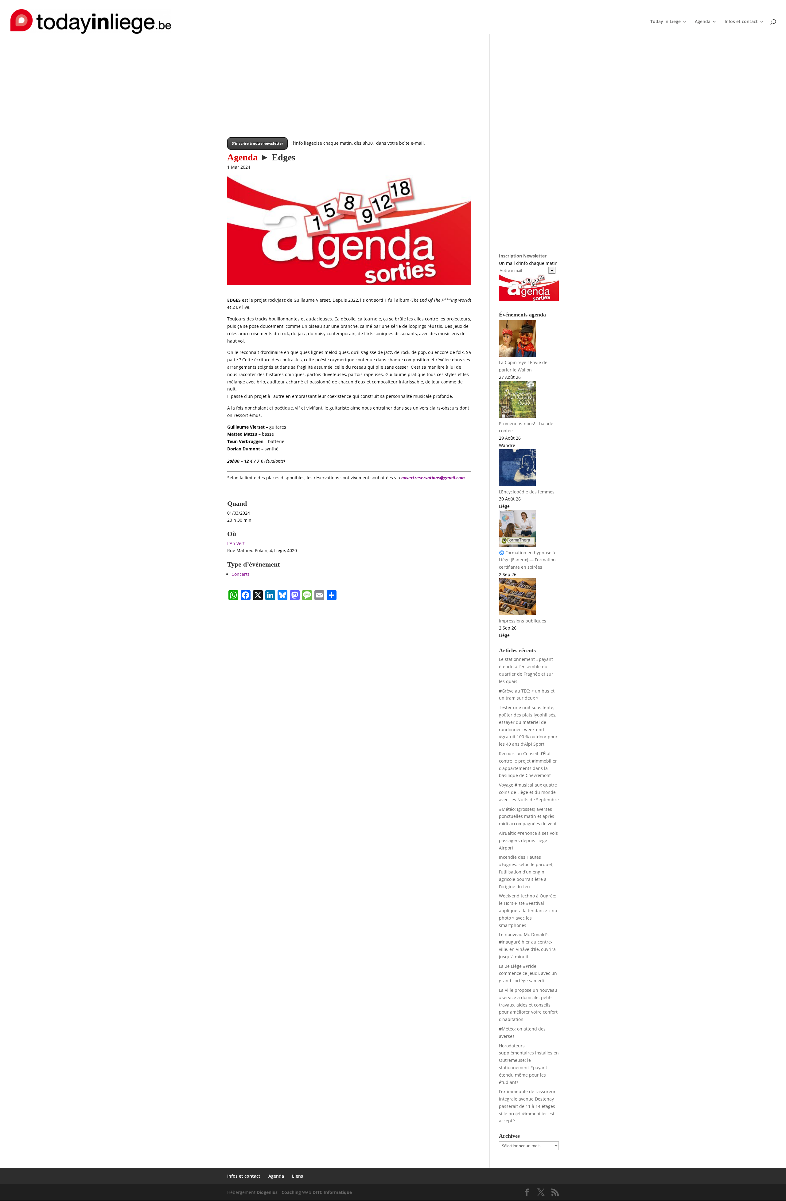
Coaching (291, 1192)
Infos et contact (511, 5)
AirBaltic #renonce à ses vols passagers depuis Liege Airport (528, 840)
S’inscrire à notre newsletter (257, 143)
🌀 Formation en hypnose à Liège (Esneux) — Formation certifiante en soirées (527, 560)
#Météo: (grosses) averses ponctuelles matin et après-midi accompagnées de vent (528, 816)
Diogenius (267, 1192)
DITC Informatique (332, 1192)
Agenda (537, 5)
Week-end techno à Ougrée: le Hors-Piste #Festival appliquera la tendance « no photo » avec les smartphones (528, 910)
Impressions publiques (522, 621)
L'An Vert (236, 543)
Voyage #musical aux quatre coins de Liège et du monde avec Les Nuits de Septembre (529, 792)
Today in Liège (665, 21)
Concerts (241, 574)
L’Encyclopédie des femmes (526, 492)
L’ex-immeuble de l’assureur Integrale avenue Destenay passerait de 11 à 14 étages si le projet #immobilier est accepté (527, 1106)
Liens (554, 5)
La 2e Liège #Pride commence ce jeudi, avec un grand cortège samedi (528, 973)
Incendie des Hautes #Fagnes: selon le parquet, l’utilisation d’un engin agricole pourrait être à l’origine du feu (526, 871)
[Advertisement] (349, 94)
